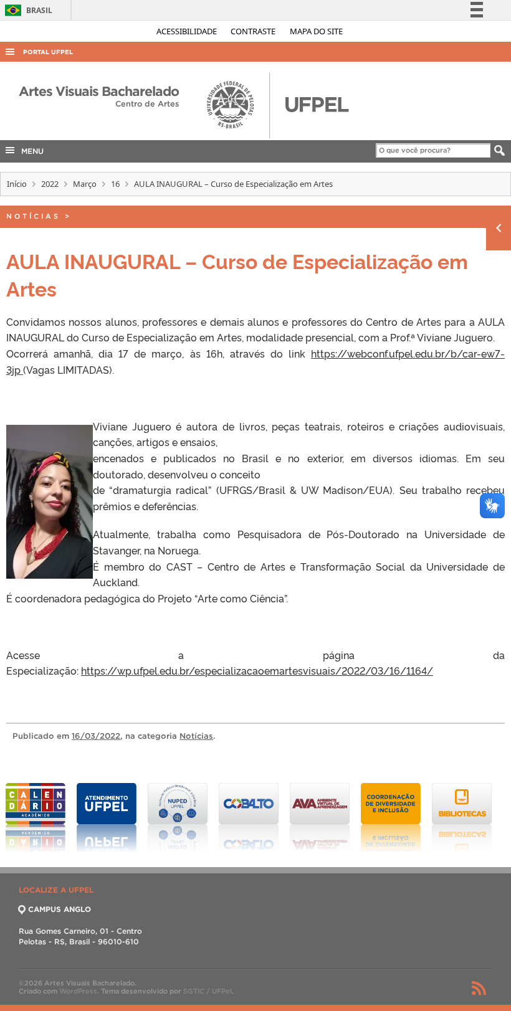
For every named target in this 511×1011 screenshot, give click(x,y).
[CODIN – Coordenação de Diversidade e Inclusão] (391, 818)
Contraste (254, 31)
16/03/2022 (96, 736)
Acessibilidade (187, 31)
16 (115, 183)
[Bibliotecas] (462, 818)
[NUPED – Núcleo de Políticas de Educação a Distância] (178, 818)
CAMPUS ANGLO (59, 909)
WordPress (78, 991)
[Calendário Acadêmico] (35, 818)
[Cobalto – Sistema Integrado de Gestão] (249, 818)
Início (17, 183)
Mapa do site (316, 31)
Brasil (26, 10)
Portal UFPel (48, 52)
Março (85, 183)
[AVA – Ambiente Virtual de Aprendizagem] (320, 818)
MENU (30, 151)
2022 (50, 183)
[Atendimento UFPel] (106, 818)
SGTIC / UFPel (207, 991)
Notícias (33, 216)
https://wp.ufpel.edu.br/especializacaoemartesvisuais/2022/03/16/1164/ (257, 670)
